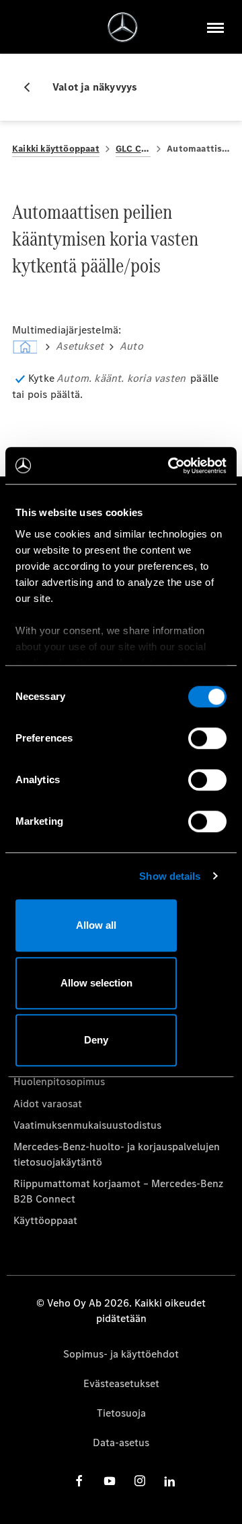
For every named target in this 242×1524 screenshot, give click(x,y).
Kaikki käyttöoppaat (55, 148)
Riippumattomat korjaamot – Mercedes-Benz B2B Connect (118, 1190)
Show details (169, 876)
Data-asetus (121, 1442)
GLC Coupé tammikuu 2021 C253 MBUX (133, 148)
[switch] (207, 738)
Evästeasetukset (121, 1383)
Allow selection (96, 982)
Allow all (96, 925)
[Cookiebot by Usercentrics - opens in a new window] (171, 465)
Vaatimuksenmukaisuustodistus (87, 1125)
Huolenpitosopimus (59, 1081)
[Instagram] (140, 1480)
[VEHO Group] (123, 27)
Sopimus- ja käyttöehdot (121, 1354)
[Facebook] (79, 1480)
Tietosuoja (121, 1413)
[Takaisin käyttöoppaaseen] (32, 87)
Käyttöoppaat (45, 1220)
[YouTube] (110, 1480)
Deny (96, 1040)
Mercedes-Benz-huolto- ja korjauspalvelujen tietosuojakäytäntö (116, 1153)
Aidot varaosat (47, 1104)
